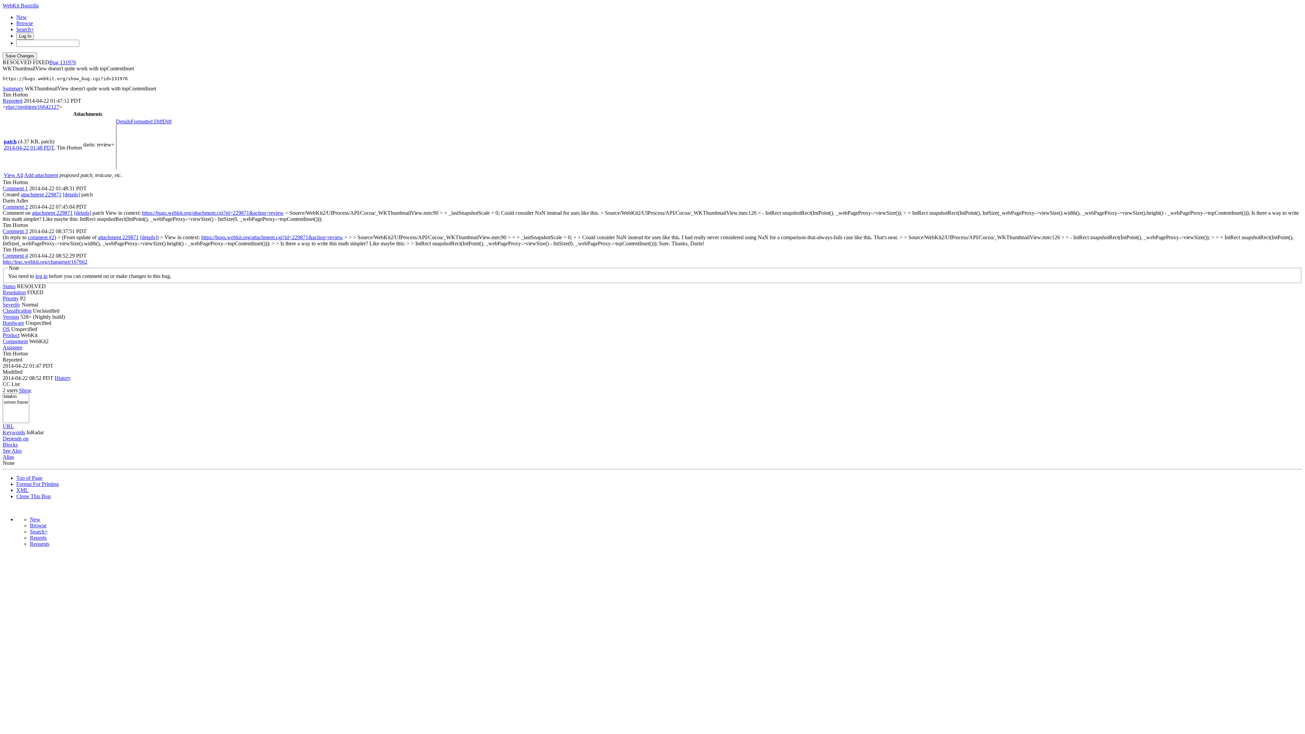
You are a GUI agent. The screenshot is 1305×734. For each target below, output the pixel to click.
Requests (39, 544)
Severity (11, 305)
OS (6, 329)
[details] (71, 194)
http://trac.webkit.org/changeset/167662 (45, 262)
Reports (38, 538)
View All (13, 175)
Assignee (12, 347)
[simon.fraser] (16, 402)
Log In (25, 36)
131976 (68, 62)
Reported (12, 101)
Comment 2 (15, 207)
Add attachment (41, 175)
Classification (17, 311)
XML (22, 490)
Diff (167, 121)
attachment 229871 (41, 194)
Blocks (10, 445)
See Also (12, 451)
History (63, 378)
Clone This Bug (33, 496)
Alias (8, 457)
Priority (11, 298)
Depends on (16, 438)
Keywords (14, 432)
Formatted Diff (147, 121)
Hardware (13, 323)
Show (25, 390)
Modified (12, 372)
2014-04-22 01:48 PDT (29, 148)
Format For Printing (37, 484)
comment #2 (41, 237)
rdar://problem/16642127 (32, 107)
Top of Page (29, 478)
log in (41, 276)
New (21, 17)
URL (8, 426)
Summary (13, 88)
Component (15, 341)
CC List (11, 384)
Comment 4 (15, 256)
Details (123, 121)
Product (11, 335)
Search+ (25, 29)
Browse (24, 23)
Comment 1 (15, 188)
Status (9, 286)
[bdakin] (16, 397)
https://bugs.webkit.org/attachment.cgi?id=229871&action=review (213, 213)
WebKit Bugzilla (21, 5)
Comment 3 (15, 231)
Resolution (14, 292)
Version (11, 317)
